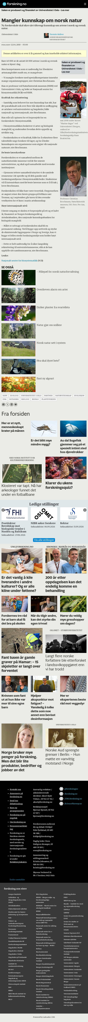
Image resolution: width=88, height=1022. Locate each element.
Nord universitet (42, 952)
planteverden (49, 399)
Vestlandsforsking (70, 990)
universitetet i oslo (31, 396)
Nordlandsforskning (43, 955)
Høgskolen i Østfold (15, 951)
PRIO (65, 897)
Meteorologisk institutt (16, 984)
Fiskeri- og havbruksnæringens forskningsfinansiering (17, 923)
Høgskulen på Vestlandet (17, 957)
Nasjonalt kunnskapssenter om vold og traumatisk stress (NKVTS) (46, 920)
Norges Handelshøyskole (45, 964)
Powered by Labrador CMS (44, 1017)
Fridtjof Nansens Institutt (17, 938)
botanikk (14, 399)
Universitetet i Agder (71, 963)
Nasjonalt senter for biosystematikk (19, 260)
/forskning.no (70, 794)
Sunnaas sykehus (70, 939)
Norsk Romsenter (42, 986)
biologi (25, 399)
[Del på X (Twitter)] (7, 404)
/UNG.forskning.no (73, 799)
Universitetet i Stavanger (73, 976)
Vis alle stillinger (44, 540)
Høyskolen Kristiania (16, 960)
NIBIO (10, 990)
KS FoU (11, 969)
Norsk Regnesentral (43, 983)
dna (5, 399)
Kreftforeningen (14, 973)
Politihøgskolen (70, 894)
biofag (35, 399)
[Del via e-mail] (15, 404)
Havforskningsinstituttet (17, 944)
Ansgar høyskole (14, 894)
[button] (3, 510)
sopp (5, 396)
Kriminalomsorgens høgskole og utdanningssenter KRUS (17, 978)
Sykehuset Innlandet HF (72, 943)
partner (48, 396)
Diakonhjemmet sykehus (17, 909)
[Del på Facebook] (3, 404)
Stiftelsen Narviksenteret (73, 936)
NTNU (38, 911)
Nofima (38, 949)
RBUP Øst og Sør (70, 900)
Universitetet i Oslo (71, 973)
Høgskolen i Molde (15, 948)
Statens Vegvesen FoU (72, 933)
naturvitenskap (63, 396)
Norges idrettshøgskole (45, 976)
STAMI (66, 930)
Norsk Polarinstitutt (43, 979)
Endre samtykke (17, 879)
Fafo (9, 918)
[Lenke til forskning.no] (41, 3)
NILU (10, 999)
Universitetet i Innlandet (73, 969)
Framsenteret (13, 935)
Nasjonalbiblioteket (43, 914)
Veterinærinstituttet (71, 994)
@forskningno (71, 789)
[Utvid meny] (85, 4)
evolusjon (79, 396)
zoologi (14, 396)
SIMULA (67, 909)
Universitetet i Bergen (72, 966)
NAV (9, 987)
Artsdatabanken (14, 906)
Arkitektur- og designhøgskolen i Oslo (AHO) (17, 899)
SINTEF (66, 913)
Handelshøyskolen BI (16, 941)
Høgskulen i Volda (15, 954)
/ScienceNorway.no (73, 803)
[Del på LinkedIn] (11, 404)
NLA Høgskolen (42, 894)
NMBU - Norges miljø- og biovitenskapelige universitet (45, 899)
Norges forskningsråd (44, 967)
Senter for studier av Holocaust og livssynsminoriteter (71, 924)
